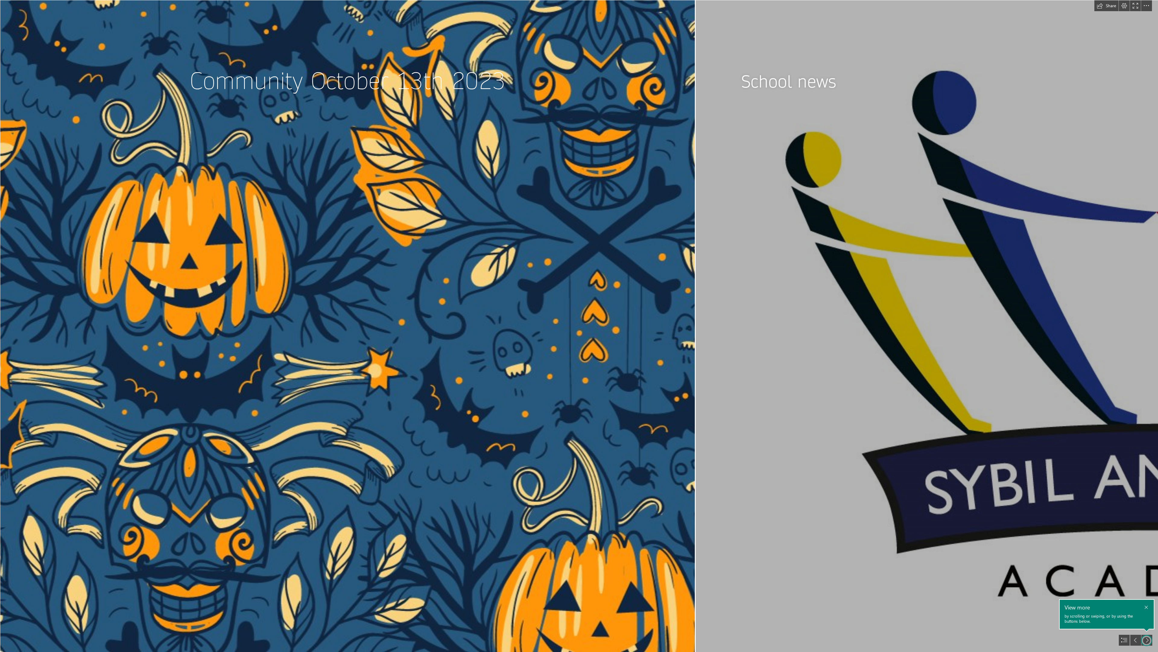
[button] (1106, 5)
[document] (579, 326)
